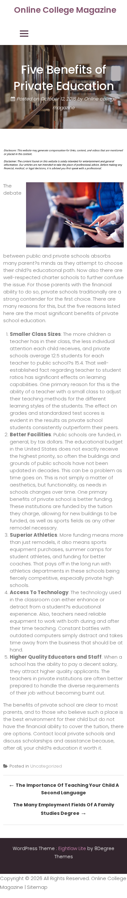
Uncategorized (46, 766)
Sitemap (37, 887)
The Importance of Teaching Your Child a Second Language (63, 788)
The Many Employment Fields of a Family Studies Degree (63, 809)
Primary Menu (24, 33)
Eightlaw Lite (72, 848)
